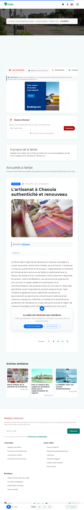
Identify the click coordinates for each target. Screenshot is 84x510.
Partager (72, 507)
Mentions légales (53, 459)
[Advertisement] (42, 44)
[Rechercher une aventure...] (63, 4)
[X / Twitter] (58, 341)
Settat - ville (53, 21)
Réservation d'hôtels (15, 486)
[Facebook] (53, 341)
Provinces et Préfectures (17, 451)
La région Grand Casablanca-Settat (21, 21)
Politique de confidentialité (37, 436)
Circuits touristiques (15, 482)
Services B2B (12, 489)
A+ (50, 507)
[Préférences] (72, 4)
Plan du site (51, 466)
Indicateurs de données (16, 459)
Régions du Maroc (14, 447)
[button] (68, 4)
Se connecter (52, 326)
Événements (59, 70)
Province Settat (41, 21)
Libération (26, 244)
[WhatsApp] (62, 341)
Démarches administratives (57, 451)
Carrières (50, 455)
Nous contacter (53, 447)
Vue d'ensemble (18, 70)
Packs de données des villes (18, 478)
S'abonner (69, 128)
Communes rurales (14, 455)
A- (40, 507)
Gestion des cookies (55, 463)
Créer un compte (33, 326)
